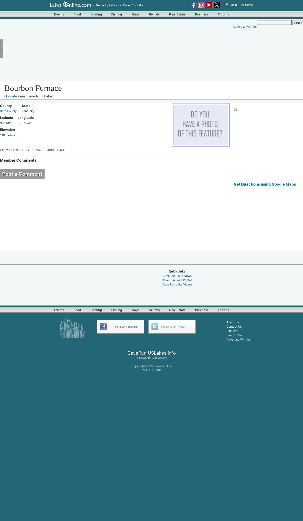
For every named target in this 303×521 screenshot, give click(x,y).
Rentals (154, 14)
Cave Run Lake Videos (177, 284)
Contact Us (234, 326)
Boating (96, 14)
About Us (233, 322)
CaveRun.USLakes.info (151, 353)
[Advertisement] (81, 49)
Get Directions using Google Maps (265, 184)
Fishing (116, 14)
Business (201, 14)
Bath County (8, 111)
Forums (223, 14)
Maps (135, 14)
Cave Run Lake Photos (177, 280)
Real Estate (177, 14)
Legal (158, 369)
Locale (11, 96)
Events (59, 14)
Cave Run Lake (133, 5)
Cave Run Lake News (177, 275)
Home (249, 4)
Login (233, 4)
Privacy (146, 369)
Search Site (234, 335)
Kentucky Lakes (106, 5)
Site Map (232, 331)
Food (77, 14)
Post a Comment (22, 174)
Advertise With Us (245, 26)
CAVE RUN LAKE (149, 358)
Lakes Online (163, 366)
